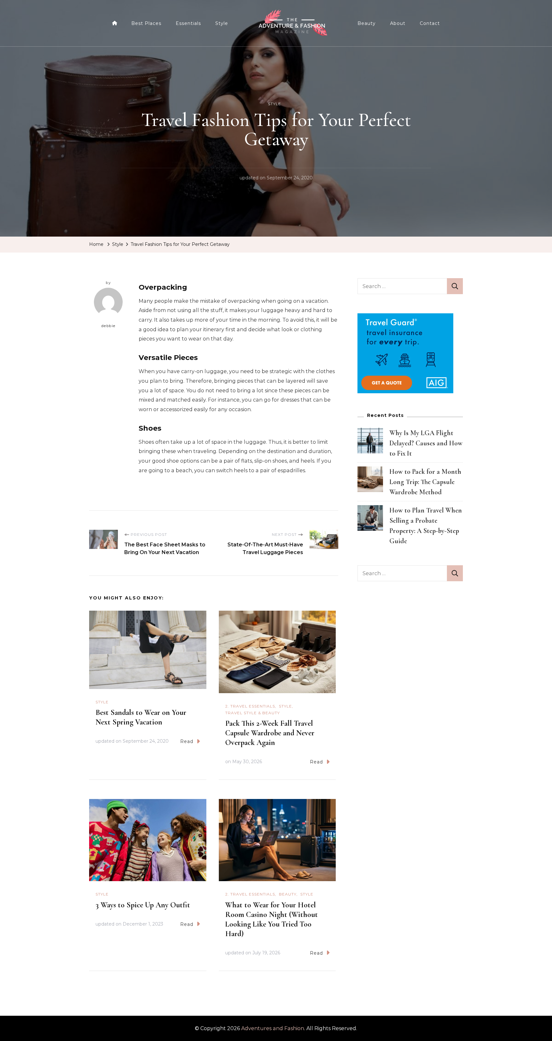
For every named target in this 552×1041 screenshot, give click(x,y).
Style (221, 23)
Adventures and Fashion (272, 1028)
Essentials (188, 23)
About (397, 23)
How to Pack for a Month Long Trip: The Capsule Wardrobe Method (425, 481)
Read (186, 741)
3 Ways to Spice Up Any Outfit (143, 905)
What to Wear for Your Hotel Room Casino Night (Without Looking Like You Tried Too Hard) (271, 919)
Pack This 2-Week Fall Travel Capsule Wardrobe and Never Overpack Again (269, 733)
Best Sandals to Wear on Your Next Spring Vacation (141, 717)
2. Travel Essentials (250, 706)
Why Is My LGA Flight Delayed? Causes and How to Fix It (426, 443)
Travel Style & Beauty (252, 712)
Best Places (146, 23)
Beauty (366, 23)
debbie (108, 326)
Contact (430, 23)
